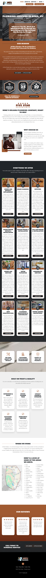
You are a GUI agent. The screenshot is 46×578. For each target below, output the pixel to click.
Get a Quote (30, 4)
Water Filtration (23, 272)
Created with (23, 572)
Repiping (37, 189)
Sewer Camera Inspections (38, 312)
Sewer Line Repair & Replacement (8, 190)
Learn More (8, 213)
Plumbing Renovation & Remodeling (23, 313)
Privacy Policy (21, 566)
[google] (23, 564)
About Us (27, 1)
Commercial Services (37, 272)
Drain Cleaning (23, 189)
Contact (26, 566)
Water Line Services (8, 272)
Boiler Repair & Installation (23, 230)
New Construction (8, 312)
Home (22, 1)
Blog (29, 566)
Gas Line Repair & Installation (37, 230)
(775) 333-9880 (39, 4)
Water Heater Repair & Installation (8, 231)
